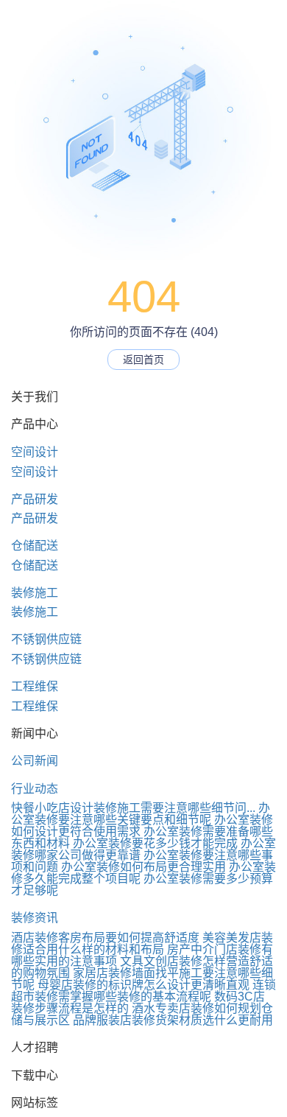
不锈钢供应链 (46, 639)
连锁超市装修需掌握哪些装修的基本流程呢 (143, 990)
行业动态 (34, 788)
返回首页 (143, 359)
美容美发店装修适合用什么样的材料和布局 (142, 943)
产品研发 (34, 499)
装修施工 (34, 592)
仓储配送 (34, 545)
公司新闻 (34, 760)
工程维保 (34, 686)
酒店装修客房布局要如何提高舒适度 (105, 937)
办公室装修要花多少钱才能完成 (155, 843)
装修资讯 (34, 917)
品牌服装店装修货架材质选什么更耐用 (173, 1020)
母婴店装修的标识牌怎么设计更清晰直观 (143, 984)
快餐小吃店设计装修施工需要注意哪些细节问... (133, 808)
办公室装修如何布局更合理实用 (143, 867)
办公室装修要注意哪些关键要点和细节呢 (140, 814)
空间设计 (34, 452)
